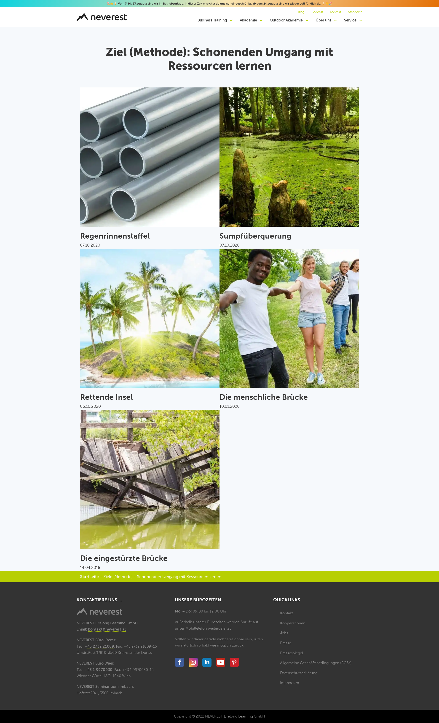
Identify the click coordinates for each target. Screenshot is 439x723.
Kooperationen (292, 623)
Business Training (212, 20)
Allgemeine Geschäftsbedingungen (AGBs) (315, 663)
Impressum (289, 683)
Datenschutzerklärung (298, 673)
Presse (285, 643)
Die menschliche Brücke (264, 397)
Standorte (355, 12)
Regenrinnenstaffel (115, 236)
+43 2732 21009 (99, 646)
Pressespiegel (291, 653)
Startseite (89, 576)
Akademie (248, 20)
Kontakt (335, 12)
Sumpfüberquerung (256, 236)
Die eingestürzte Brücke (124, 558)
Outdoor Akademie (286, 20)
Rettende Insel (106, 397)
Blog (301, 12)
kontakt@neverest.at (107, 629)
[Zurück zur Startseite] (102, 17)
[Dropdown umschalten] (231, 20)
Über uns (323, 20)
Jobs (284, 633)
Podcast (317, 12)
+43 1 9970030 (98, 670)
